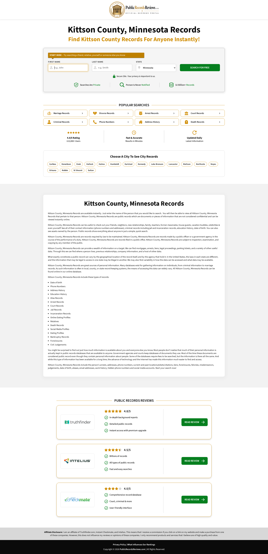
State (139, 61)
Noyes (213, 164)
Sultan (91, 170)
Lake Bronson (157, 164)
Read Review (192, 422)
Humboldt (114, 164)
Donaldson (66, 164)
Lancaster (173, 164)
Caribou (52, 164)
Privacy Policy (119, 544)
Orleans (52, 170)
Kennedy (141, 164)
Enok (78, 164)
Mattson (186, 164)
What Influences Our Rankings (141, 544)
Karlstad (128, 164)
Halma (102, 164)
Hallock (89, 164)
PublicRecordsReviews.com (132, 549)
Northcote (200, 164)
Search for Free (200, 67)
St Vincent (78, 170)
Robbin (65, 170)
